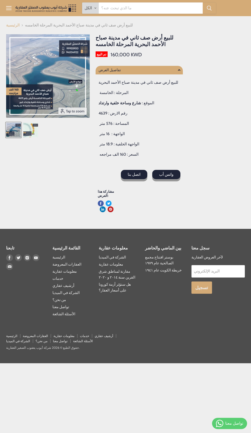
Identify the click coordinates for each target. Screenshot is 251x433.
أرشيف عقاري (63, 285)
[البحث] (209, 8)
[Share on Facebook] (101, 203)
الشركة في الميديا (66, 293)
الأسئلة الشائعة (63, 314)
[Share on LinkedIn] (103, 209)
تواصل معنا (60, 307)
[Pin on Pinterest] (110, 209)
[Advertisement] (125, 397)
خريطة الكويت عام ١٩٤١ (163, 270)
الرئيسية (13, 25)
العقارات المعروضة (66, 264)
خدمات (57, 278)
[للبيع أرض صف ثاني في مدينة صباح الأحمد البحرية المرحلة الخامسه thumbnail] (13, 130)
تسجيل (201, 287)
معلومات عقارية (64, 271)
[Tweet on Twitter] (109, 203)
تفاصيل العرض (110, 70)
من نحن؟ (59, 300)
